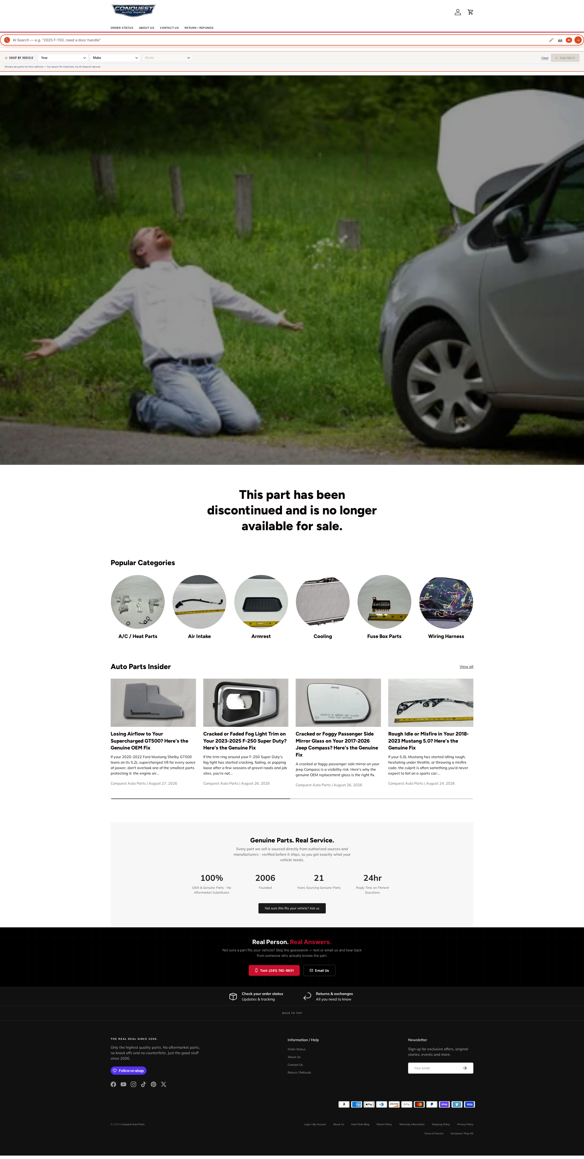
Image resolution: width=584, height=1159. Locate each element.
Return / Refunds (199, 28)
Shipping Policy (441, 1124)
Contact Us (169, 28)
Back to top (292, 1013)
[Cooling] (323, 602)
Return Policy (384, 1124)
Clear (545, 58)
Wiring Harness (446, 636)
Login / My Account (315, 1124)
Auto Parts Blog (360, 1124)
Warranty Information (412, 1124)
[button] (471, 12)
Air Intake (199, 636)
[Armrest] (261, 602)
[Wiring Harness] (446, 602)
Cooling (323, 636)
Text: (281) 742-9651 (277, 970)
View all (466, 666)
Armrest (261, 636)
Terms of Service (433, 1133)
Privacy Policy (465, 1124)
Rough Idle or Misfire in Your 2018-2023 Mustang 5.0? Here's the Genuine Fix (428, 741)
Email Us (322, 970)
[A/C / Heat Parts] (138, 602)
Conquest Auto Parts (132, 1124)
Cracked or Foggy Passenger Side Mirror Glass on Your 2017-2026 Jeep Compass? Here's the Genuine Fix (337, 744)
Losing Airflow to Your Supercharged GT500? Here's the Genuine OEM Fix (149, 741)
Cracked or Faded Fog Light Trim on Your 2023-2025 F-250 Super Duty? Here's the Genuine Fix (245, 741)
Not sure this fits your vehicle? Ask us (292, 908)
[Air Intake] (199, 602)
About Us (146, 28)
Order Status (122, 28)
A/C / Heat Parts (137, 636)
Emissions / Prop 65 (462, 1133)
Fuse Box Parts (384, 636)
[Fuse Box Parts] (384, 602)
